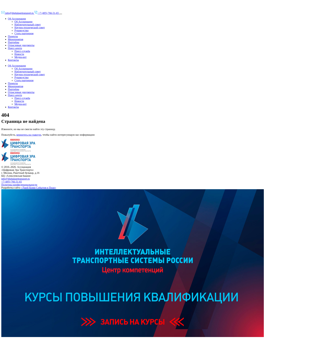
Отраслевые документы (21, 45)
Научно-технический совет (29, 27)
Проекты (13, 36)
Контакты (13, 60)
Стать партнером (23, 33)
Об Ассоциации (17, 18)
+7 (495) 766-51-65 (11, 181)
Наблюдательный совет (27, 24)
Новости (19, 54)
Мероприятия (15, 39)
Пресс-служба (22, 51)
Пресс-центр (15, 48)
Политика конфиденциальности (19, 184)
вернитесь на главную (28, 134)
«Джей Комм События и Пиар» (38, 187)
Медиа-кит (20, 57)
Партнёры (13, 42)
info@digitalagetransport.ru (15, 178)
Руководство (21, 30)
